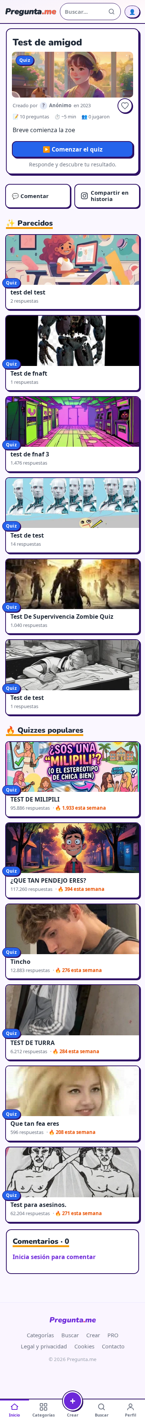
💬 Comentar (30, 196)
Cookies (84, 1346)
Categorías (40, 1335)
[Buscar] (111, 11)
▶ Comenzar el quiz (73, 149)
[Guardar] (124, 105)
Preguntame (72, 1320)
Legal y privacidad (44, 1346)
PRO (113, 1335)
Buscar (70, 1335)
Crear (93, 1335)
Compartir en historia (110, 196)
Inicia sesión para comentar (54, 1257)
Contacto (113, 1346)
